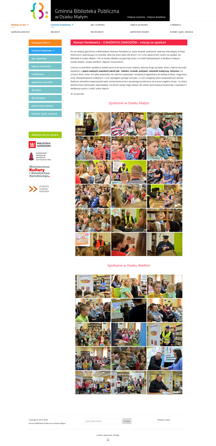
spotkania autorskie (20, 32)
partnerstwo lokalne (139, 32)
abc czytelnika (97, 24)
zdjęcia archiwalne (139, 24)
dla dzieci (55, 32)
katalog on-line (20, 24)
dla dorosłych (97, 32)
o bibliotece (175, 24)
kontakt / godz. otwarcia (181, 32)
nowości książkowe (62, 24)
